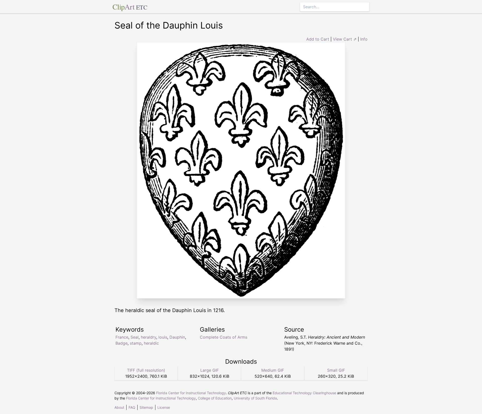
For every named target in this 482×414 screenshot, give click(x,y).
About (119, 407)
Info (364, 39)
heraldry (148, 337)
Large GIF (209, 370)
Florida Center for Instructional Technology (191, 393)
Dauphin (177, 337)
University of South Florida (255, 398)
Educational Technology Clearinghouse (304, 393)
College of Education (215, 398)
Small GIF (336, 370)
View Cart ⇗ (344, 39)
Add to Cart (317, 39)
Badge (121, 343)
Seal (135, 337)
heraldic (151, 343)
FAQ (132, 407)
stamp (136, 343)
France (121, 337)
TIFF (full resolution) (146, 370)
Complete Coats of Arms (223, 337)
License (163, 407)
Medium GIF (272, 370)
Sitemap (146, 407)
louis (162, 337)
